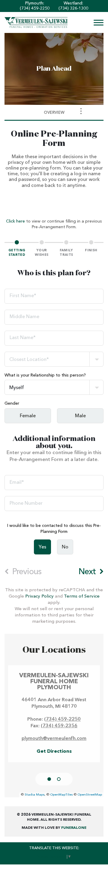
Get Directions (54, 751)
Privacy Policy (39, 596)
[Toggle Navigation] (81, 111)
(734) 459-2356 (59, 726)
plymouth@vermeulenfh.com (54, 738)
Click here (15, 221)
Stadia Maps (34, 794)
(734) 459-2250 (35, 8)
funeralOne (73, 828)
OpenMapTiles (61, 794)
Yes (42, 547)
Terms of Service (82, 596)
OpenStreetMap (89, 794)
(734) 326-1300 (73, 8)
